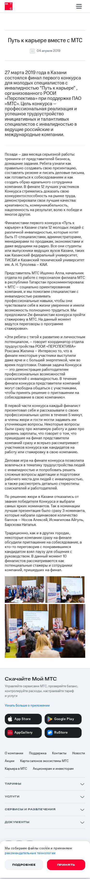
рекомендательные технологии (30, 853)
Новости (78, 753)
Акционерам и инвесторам (53, 768)
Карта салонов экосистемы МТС (44, 761)
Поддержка (37, 753)
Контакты (59, 753)
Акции (9, 761)
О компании (14, 753)
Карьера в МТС (16, 768)
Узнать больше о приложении (27, 705)
